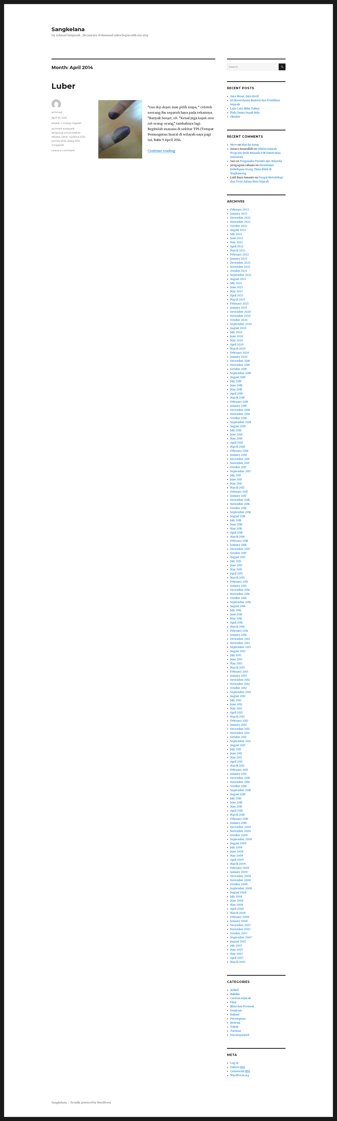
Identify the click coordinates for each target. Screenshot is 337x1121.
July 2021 (236, 283)
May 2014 (236, 618)
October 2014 (238, 598)
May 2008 (236, 904)
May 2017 (236, 483)
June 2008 (236, 900)
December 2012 (240, 680)
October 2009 (238, 835)
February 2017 (239, 491)
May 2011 (236, 757)
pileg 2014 (73, 140)
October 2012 (238, 688)
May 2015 (236, 569)
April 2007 (236, 958)
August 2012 (238, 696)
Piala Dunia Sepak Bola (245, 112)
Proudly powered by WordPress (90, 1102)
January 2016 (238, 545)
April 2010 (236, 810)
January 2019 (238, 406)
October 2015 (238, 553)
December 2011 (240, 729)
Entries (237, 1067)
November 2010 (240, 782)
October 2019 (238, 369)
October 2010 (238, 786)
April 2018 (236, 442)
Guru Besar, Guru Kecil (244, 96)
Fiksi (233, 1002)
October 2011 (238, 737)
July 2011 (235, 749)
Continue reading (161, 151)
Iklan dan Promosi (242, 1006)
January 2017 (238, 496)
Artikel (55, 123)
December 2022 (240, 217)
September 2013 (240, 647)
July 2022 (236, 234)
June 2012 (236, 704)
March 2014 (237, 626)
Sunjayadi (57, 144)
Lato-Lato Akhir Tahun (244, 108)
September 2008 (241, 888)
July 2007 (236, 945)
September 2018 (240, 422)
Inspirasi (236, 1010)
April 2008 (237, 909)
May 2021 (236, 291)
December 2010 (240, 778)
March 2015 (237, 577)
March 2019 (237, 397)
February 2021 (239, 303)
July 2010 (235, 798)
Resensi (235, 1022)
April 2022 (236, 246)
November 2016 (240, 504)
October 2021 (238, 271)
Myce (233, 144)
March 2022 (237, 250)
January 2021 (238, 307)
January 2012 (238, 724)
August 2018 (238, 426)
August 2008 (238, 892)
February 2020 (239, 352)
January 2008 (238, 921)
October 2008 (238, 884)
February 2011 (239, 769)
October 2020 (238, 320)
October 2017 (238, 467)
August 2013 (238, 651)
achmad (56, 112)
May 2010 (236, 806)
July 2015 (235, 561)
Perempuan (238, 1018)
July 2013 (235, 655)
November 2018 (240, 414)
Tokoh (234, 1027)
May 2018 (236, 438)
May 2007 (236, 953)
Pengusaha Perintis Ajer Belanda (261, 161)
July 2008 (236, 896)
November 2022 (240, 222)
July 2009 (236, 847)
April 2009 (237, 859)
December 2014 (240, 590)
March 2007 (237, 962)
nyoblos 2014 (77, 136)
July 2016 (235, 520)
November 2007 (240, 929)
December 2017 (240, 459)
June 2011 (236, 753)
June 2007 (236, 949)
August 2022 (238, 230)
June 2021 (236, 287)
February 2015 (239, 581)
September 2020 (241, 324)
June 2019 (236, 385)
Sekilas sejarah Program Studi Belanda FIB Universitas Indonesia (255, 153)
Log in (234, 1063)
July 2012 (235, 700)
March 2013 (237, 667)
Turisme (235, 1031)
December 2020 (240, 311)
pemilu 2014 (58, 140)
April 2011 (236, 761)
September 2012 (240, 692)
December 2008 (240, 876)
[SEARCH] (282, 66)
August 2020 (238, 328)
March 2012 (237, 716)
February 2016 (239, 540)
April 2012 (236, 712)
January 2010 (238, 823)
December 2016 (240, 500)
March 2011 (237, 765)
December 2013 (240, 639)
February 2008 (239, 917)
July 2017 (235, 475)
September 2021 (240, 275)
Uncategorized (239, 1035)
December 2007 (240, 925)
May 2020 (236, 340)
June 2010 (236, 802)
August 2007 (238, 941)
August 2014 (238, 606)
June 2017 (236, 479)
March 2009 (238, 864)
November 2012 (240, 684)
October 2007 (238, 933)
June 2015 (236, 565)
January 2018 (238, 455)
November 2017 (239, 463)
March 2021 (237, 299)
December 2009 (240, 827)
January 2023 (238, 213)
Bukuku (235, 994)
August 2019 (237, 377)
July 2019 (235, 381)
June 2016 (236, 524)
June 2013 (236, 659)
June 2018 (236, 434)
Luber (63, 86)
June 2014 (236, 614)
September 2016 (240, 512)
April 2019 (236, 393)
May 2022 (236, 242)
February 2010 (239, 819)
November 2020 (240, 316)
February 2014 (239, 630)
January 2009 (238, 872)
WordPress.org (239, 1075)
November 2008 (240, 880)
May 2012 (236, 708)
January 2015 (238, 585)
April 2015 (236, 573)
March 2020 (238, 348)
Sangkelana (68, 29)
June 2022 (236, 238)
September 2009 (241, 839)
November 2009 (240, 831)
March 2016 (237, 536)
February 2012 (239, 720)
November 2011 (239, 733)
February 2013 (239, 671)
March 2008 (238, 913)
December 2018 (240, 410)
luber (64, 136)
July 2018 (235, 430)
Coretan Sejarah (71, 123)
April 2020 (237, 344)
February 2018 (239, 451)
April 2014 (236, 622)
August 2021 (238, 279)
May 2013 (236, 663)
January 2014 (238, 635)
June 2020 (236, 336)
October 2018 (238, 418)
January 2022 (238, 258)
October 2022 (238, 226)
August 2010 (238, 794)
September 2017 (240, 471)
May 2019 (236, 389)
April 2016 (236, 532)
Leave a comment (63, 150)
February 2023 (239, 209)
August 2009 (238, 843)
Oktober (235, 116)
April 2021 (236, 295)
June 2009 (236, 851)
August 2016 (237, 516)
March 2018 (237, 446)
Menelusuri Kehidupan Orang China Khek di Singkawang (252, 169)
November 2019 (240, 365)
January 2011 (238, 774)
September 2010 (240, 790)
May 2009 (236, 855)
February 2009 (239, 868)
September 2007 (241, 937)
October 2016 (238, 508)
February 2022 (239, 254)
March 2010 (237, 814)
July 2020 (236, 332)
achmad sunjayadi (62, 128)
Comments (240, 1071)
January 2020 (238, 356)
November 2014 (240, 594)
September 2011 (240, 741)
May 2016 (236, 528)
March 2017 (237, 487)
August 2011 (237, 745)
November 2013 (240, 643)
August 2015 (237, 557)
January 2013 (238, 675)
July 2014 (235, 610)
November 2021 (240, 267)
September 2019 (240, 373)
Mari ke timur (250, 144)
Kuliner (235, 1014)
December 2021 (240, 262)
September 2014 (240, 602)
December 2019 (240, 361)
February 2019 (239, 401)
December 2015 (240, 549)
